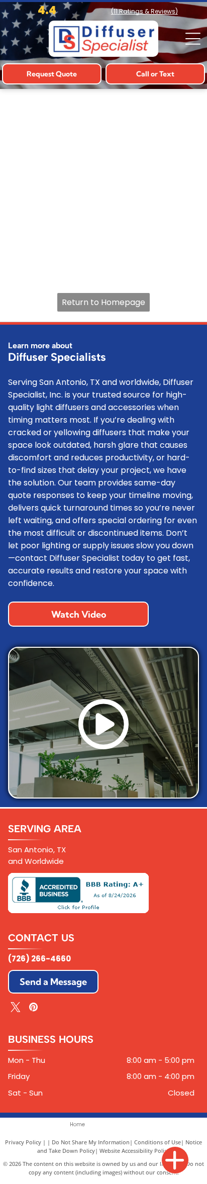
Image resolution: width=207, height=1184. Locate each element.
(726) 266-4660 (39, 958)
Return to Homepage (103, 302)
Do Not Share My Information (91, 1142)
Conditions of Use (157, 1142)
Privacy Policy (23, 1142)
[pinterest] (33, 1008)
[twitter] (15, 1008)
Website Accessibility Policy (134, 1150)
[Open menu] (192, 38)
